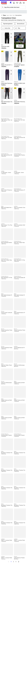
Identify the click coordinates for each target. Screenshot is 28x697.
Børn (11, 15)
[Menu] (23, 2)
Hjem (8, 15)
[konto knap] (14, 2)
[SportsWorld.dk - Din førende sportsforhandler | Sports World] (4, 2)
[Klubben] (10, 2)
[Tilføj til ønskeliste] (11, 33)
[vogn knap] (20, 2)
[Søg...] (2, 7)
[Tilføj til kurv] (11, 37)
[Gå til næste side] (18, 561)
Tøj (13, 15)
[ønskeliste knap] (17, 2)
